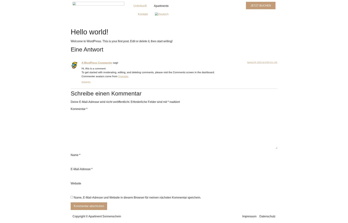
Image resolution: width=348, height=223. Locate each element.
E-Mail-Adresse (81, 169)
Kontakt (143, 14)
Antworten (86, 82)
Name (75, 155)
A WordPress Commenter (97, 62)
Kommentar (79, 109)
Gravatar (123, 76)
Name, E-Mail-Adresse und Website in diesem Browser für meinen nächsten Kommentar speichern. (137, 197)
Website (76, 183)
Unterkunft (140, 5)
